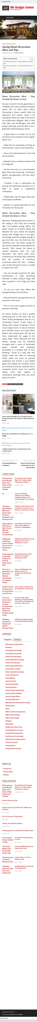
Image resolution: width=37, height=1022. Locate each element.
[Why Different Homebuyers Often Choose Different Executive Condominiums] (7, 524)
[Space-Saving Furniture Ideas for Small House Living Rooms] (7, 587)
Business (8, 647)
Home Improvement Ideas (14, 666)
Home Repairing (11, 687)
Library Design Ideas (12, 699)
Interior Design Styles (12, 696)
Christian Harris (19, 53)
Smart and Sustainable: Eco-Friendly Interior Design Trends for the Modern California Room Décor (18, 418)
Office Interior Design (12, 715)
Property (8, 721)
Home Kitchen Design (12, 669)
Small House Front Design (14, 736)
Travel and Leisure (11, 742)
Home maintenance (12, 675)
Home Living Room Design (14, 672)
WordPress (12, 1014)
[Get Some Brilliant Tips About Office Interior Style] (7, 846)
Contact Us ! (7, 768)
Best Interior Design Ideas (14, 644)
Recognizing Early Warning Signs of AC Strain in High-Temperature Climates (23, 480)
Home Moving (10, 678)
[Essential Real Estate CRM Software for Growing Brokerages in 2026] (7, 554)
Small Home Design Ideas (14, 733)
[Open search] (32, 18)
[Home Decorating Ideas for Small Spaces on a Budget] (18, 429)
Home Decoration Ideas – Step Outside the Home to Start (18, 62)
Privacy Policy (8, 771)
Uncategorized (10, 745)
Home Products (10, 681)
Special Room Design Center (15, 739)
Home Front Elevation (12, 663)
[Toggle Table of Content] (31, 58)
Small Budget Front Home (14, 730)
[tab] (8, 640)
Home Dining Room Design (14, 659)
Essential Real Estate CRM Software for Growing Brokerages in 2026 (23, 556)
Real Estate (9, 724)
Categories (7, 639)
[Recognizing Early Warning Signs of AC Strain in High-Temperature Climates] (7, 478)
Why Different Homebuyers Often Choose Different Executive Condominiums (23, 525)
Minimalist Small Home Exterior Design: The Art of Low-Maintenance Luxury (24, 540)
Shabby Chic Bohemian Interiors (12, 823)
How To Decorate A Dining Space (12, 816)
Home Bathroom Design (13, 650)
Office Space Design (12, 718)
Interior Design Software (13, 693)
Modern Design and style (9, 800)
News (7, 708)
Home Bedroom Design (13, 653)
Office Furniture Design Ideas (15, 712)
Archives (17, 639)
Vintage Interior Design (13, 748)
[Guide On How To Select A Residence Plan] (7, 857)
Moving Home (10, 705)
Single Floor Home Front (13, 727)
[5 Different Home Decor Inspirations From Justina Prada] (18, 445)
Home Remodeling (11, 684)
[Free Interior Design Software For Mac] (7, 838)
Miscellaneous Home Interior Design (17, 702)
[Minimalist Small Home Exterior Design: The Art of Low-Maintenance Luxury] (7, 539)
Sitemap (6, 775)
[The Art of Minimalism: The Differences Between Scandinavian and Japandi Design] (7, 569)
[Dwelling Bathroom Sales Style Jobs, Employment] (7, 866)
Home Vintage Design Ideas (14, 690)
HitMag (20, 1014)
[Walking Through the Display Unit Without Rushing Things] (7, 619)
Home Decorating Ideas (8, 43)
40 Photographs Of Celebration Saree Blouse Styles (17, 830)
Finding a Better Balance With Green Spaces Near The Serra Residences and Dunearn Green (24, 508)
